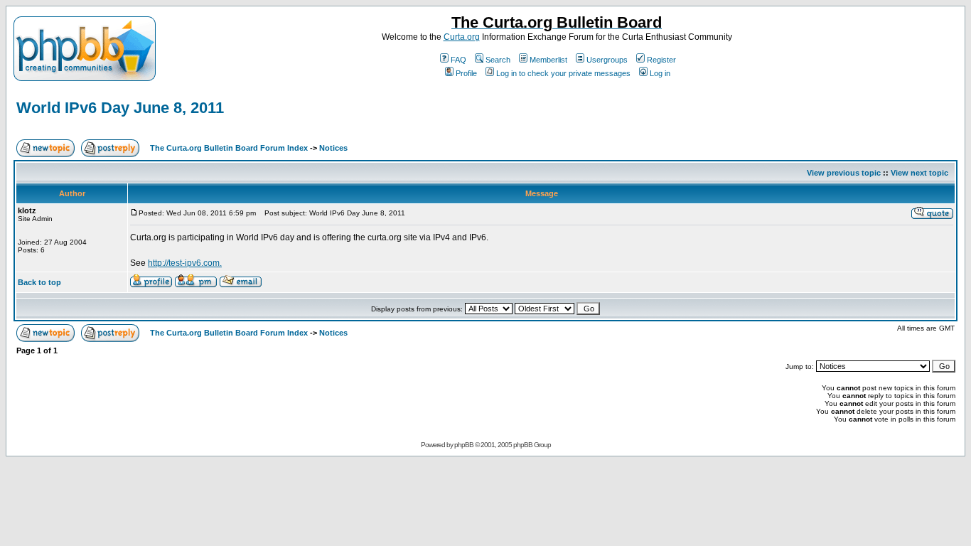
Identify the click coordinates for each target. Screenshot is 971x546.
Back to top (39, 282)
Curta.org (462, 37)
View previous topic (844, 172)
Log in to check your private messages (563, 73)
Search (498, 59)
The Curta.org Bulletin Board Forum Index (229, 148)
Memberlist (548, 59)
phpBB (463, 445)
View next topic (919, 172)
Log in (660, 73)
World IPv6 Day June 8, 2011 (120, 108)
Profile (466, 73)
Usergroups (607, 59)
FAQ (458, 59)
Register (661, 59)
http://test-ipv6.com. (185, 263)
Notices (333, 148)
